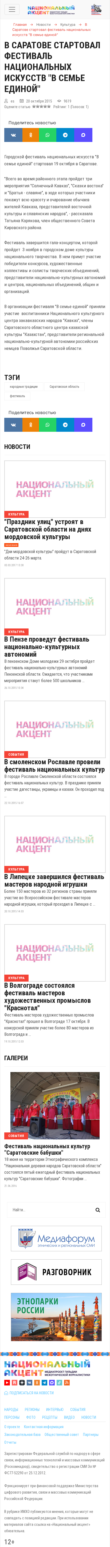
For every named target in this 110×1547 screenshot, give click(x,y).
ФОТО (31, 1417)
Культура (16, 514)
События (16, 754)
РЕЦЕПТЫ (49, 1417)
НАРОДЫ (11, 1409)
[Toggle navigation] (12, 9)
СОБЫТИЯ (77, 1409)
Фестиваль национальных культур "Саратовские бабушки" (47, 1149)
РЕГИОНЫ (32, 1409)
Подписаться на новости (31, 1393)
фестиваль (17, 396)
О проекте (12, 1427)
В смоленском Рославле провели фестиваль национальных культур (54, 765)
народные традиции (24, 387)
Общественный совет (62, 1434)
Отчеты (10, 1442)
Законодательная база (22, 1434)
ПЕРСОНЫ (11, 1417)
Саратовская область (64, 387)
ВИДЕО (69, 1417)
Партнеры (91, 1434)
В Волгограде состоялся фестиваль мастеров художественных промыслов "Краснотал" (47, 997)
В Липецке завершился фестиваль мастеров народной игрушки (54, 880)
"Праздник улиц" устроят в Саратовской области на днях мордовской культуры (47, 529)
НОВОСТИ (88, 1417)
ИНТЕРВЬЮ (55, 1409)
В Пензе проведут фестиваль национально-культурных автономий (46, 646)
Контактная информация (44, 1427)
